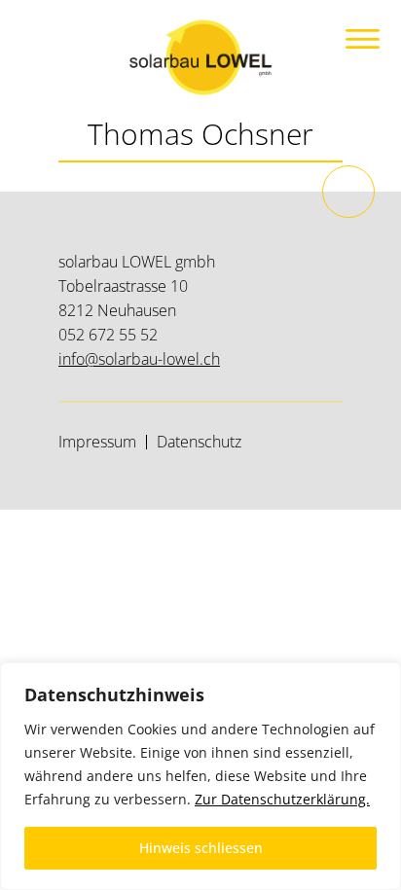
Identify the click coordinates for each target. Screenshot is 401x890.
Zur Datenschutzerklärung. (282, 799)
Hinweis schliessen (201, 847)
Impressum (97, 441)
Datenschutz (199, 441)
